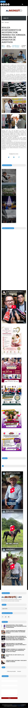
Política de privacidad (11, 671)
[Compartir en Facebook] (19, 157)
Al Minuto (3, 46)
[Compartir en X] (9, 157)
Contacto (19, 671)
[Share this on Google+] (14, 157)
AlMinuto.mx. (17, 704)
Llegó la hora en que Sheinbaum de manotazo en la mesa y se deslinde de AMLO (15, 631)
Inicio (3, 22)
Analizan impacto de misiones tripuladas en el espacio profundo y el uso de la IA (16, 644)
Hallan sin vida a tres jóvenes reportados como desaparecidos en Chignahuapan (16, 626)
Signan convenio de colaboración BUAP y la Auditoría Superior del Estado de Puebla (15, 650)
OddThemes (21, 706)
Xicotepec (7, 22)
